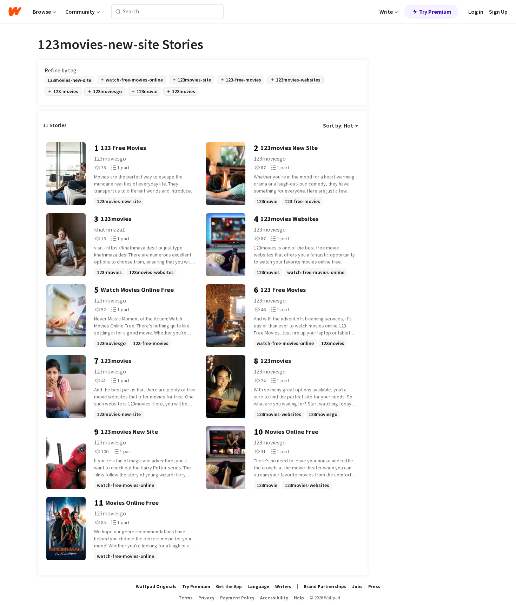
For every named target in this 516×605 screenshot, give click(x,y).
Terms (186, 598)
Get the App (229, 587)
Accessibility (274, 598)
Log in (475, 11)
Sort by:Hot (338, 125)
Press (374, 587)
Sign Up (498, 11)
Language (258, 587)
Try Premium (435, 11)
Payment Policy (237, 598)
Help (299, 598)
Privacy (206, 598)
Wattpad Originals (156, 587)
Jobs (357, 587)
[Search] (118, 11)
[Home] (14, 12)
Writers (283, 587)
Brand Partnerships (325, 587)
